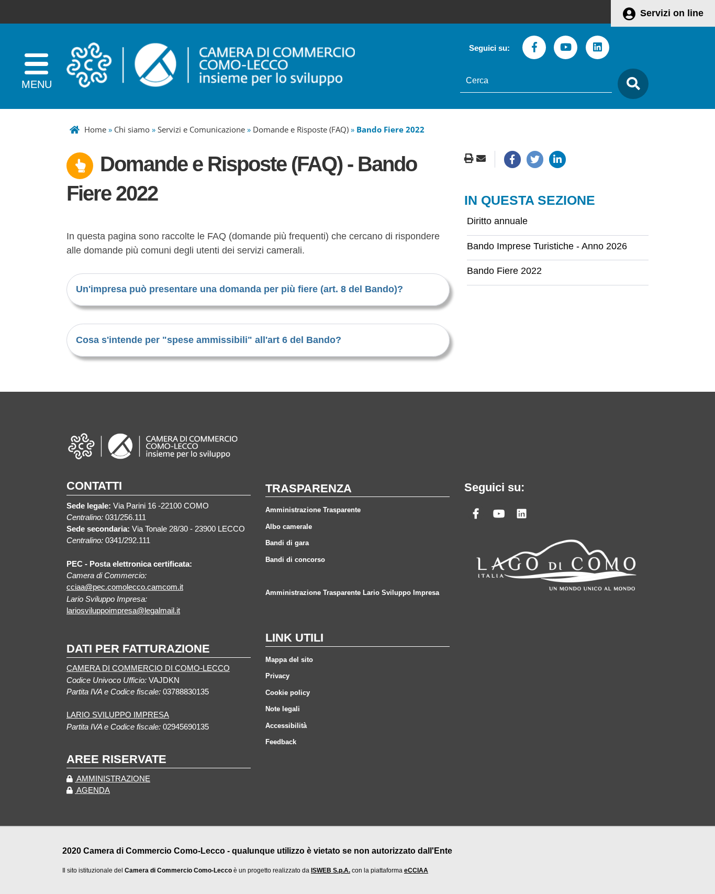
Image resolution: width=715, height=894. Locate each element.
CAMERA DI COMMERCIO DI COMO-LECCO (148, 668)
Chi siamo (132, 129)
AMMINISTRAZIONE (112, 779)
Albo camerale (288, 527)
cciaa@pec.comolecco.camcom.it (124, 587)
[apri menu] (36, 66)
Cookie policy (287, 693)
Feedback (280, 742)
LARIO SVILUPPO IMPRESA (117, 715)
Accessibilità (286, 726)
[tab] (258, 289)
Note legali (282, 709)
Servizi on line (671, 13)
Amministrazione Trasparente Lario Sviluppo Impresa (352, 593)
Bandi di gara (287, 543)
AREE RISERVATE (116, 759)
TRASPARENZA (308, 488)
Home (95, 129)
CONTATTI (94, 485)
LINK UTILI (294, 637)
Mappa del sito (289, 660)
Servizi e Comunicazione (201, 129)
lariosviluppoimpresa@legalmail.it (123, 610)
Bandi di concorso (295, 560)
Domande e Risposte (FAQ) (301, 129)
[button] (239, 289)
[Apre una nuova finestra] (512, 159)
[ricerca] (630, 84)
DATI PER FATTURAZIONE (138, 648)
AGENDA (92, 790)
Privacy (277, 676)
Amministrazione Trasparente (313, 510)
